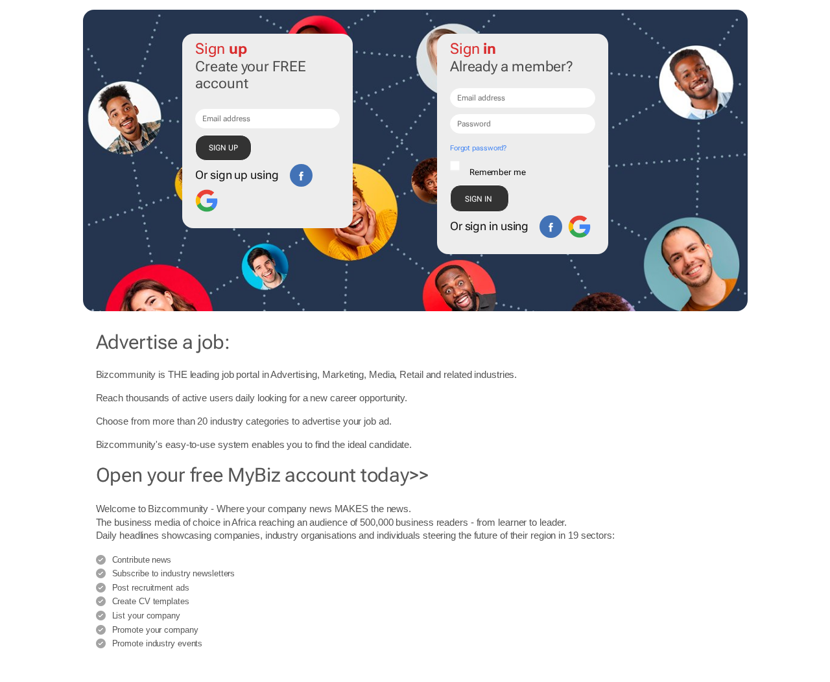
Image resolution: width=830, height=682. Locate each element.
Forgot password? (478, 148)
